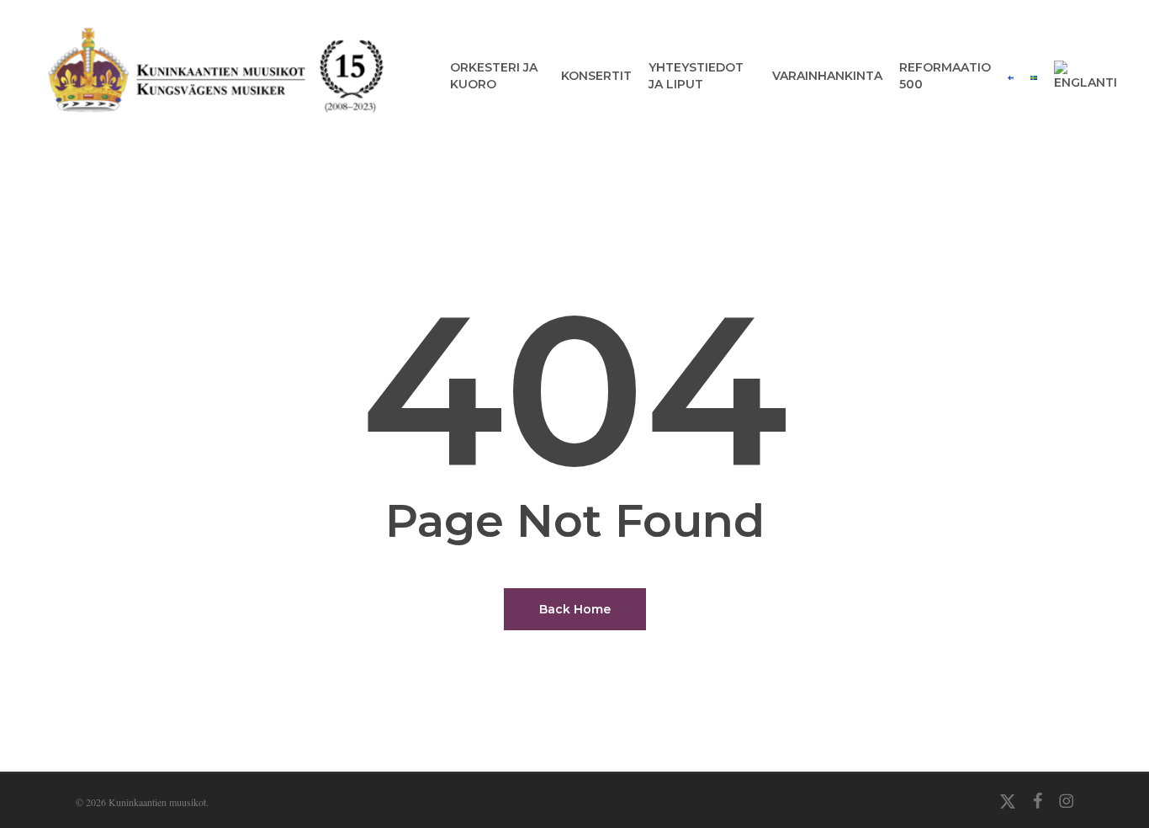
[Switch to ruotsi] (1033, 75)
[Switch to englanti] (1085, 76)
